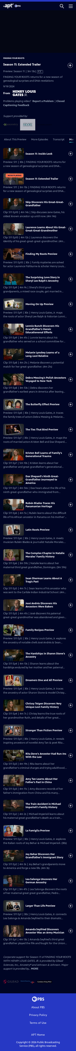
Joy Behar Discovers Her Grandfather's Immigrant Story (44, 856)
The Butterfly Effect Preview (43, 404)
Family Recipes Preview (40, 630)
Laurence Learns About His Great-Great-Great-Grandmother (46, 229)
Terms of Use (38, 1023)
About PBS (38, 1007)
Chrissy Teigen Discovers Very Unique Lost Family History (43, 705)
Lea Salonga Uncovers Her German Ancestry (41, 881)
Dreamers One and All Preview (44, 680)
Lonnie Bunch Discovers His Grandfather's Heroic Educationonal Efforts (42, 329)
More (34, 968)
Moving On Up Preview (40, 304)
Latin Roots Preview (38, 529)
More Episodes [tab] (39, 139)
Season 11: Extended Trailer (42, 178)
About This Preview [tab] (15, 139)
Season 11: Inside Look (39, 153)
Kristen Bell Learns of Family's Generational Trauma (44, 454)
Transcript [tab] (58, 139)
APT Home (38, 1034)
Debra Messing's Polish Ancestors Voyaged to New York (46, 379)
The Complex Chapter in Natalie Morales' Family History (45, 555)
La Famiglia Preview (38, 830)
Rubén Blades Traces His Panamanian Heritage (40, 505)
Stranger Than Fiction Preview (44, 730)
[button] (61, 6)
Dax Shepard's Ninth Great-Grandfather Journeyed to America (42, 480)
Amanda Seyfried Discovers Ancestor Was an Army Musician (45, 931)
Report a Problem (43, 101)
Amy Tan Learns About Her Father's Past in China (42, 780)
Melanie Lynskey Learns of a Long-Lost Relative (42, 354)
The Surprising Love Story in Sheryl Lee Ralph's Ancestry (43, 279)
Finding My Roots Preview (41, 254)
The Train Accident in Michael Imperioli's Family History (43, 805)
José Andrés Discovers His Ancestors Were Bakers (41, 605)
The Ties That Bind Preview (42, 429)
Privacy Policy (38, 1015)
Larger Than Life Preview (40, 905)
